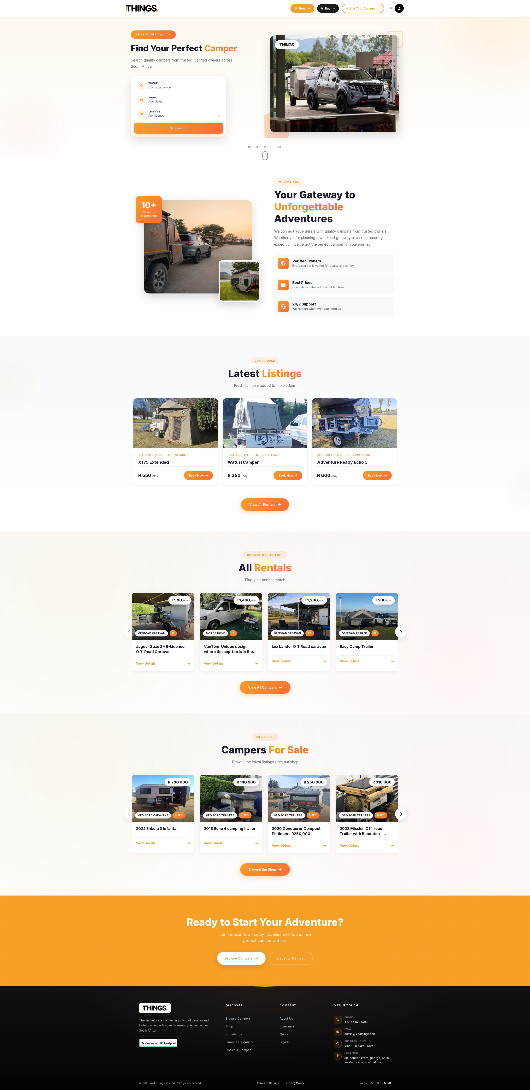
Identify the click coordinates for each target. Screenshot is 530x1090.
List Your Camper (238, 1050)
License (154, 111)
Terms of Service (268, 1083)
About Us (286, 1018)
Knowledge (234, 1034)
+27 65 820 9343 (356, 1022)
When (152, 97)
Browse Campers (238, 1018)
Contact (286, 1034)
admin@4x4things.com (360, 1034)
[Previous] (129, 632)
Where (153, 83)
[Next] (401, 632)
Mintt (387, 1083)
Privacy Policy (295, 1083)
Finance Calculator (240, 1042)
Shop (229, 1026)
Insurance (287, 1026)
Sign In (285, 1042)
